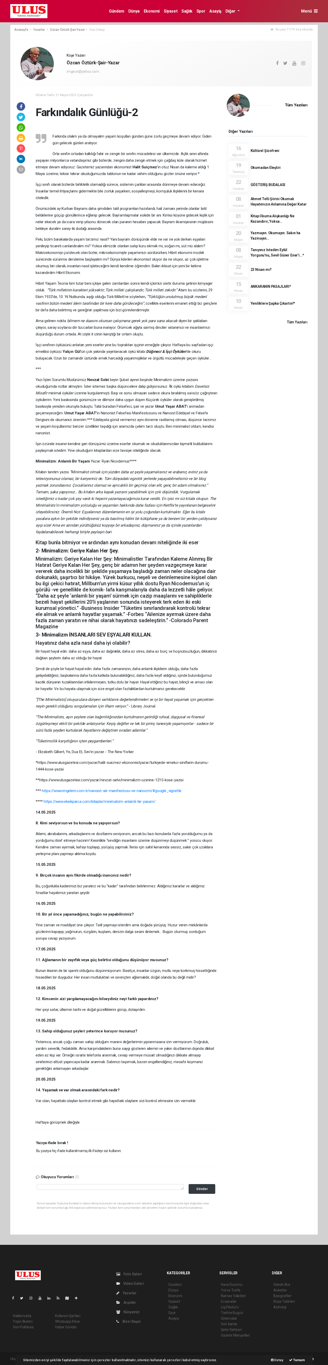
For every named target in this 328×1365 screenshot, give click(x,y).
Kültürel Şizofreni (265, 151)
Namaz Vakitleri (233, 1296)
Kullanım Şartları (67, 1316)
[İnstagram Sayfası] (33, 1298)
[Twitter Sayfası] (23, 1298)
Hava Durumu (231, 1284)
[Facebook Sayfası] (15, 1298)
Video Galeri (133, 1283)
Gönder (202, 1189)
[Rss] (60, 1298)
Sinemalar (229, 1318)
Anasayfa (21, 30)
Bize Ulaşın (131, 1321)
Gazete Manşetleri (235, 1335)
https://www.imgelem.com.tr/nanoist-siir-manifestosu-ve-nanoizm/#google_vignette (111, 790)
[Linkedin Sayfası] (51, 1298)
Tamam (298, 1360)
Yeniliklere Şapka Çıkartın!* (273, 303)
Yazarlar (39, 30)
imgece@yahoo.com (83, 71)
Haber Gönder (66, 1327)
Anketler (280, 1290)
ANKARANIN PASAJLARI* (271, 286)
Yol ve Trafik (230, 1290)
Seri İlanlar (229, 1324)
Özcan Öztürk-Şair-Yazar (67, 30)
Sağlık (186, 11)
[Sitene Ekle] (78, 1298)
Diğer (231, 11)
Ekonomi (152, 11)
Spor (201, 11)
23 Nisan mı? (261, 270)
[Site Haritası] (69, 1298)
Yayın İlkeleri (22, 1321)
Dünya (134, 11)
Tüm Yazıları (296, 105)
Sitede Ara (281, 1284)
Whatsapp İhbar (67, 1321)
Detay (278, 1360)
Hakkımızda (22, 1316)
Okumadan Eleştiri (266, 168)
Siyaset (170, 11)
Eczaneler (229, 1301)
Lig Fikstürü (230, 1307)
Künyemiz (131, 1312)
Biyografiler (282, 1296)
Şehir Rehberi (231, 1330)
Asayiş (215, 11)
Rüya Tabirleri (284, 1301)
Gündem (116, 11)
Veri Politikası (23, 1327)
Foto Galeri (132, 1274)
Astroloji (279, 1307)
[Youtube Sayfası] (42, 1298)
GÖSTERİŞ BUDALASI (268, 185)
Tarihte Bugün (232, 1313)
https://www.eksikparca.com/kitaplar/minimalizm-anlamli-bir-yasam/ (100, 801)
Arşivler (129, 1302)
